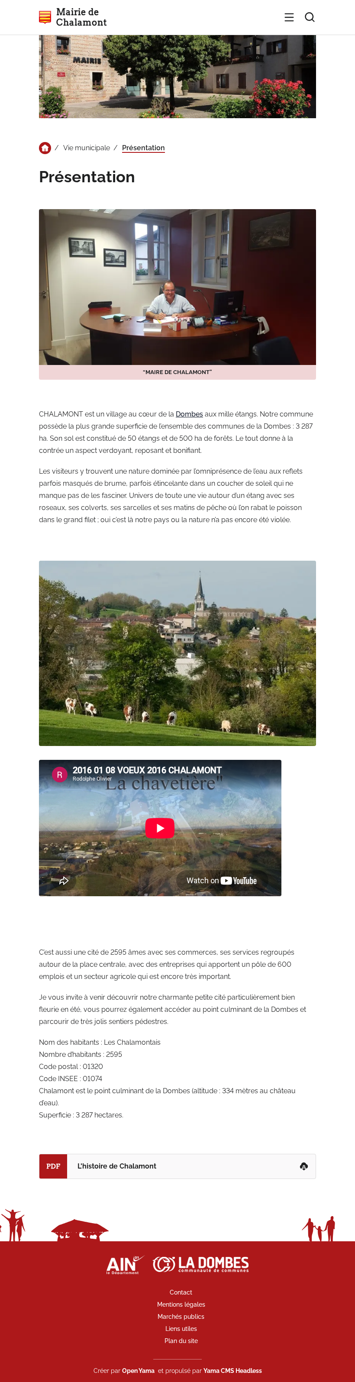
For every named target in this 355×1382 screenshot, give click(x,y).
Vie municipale (86, 148)
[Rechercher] (310, 17)
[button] (289, 17)
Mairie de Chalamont (81, 17)
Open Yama (138, 1370)
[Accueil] (45, 148)
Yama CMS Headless (232, 1370)
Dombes (189, 414)
